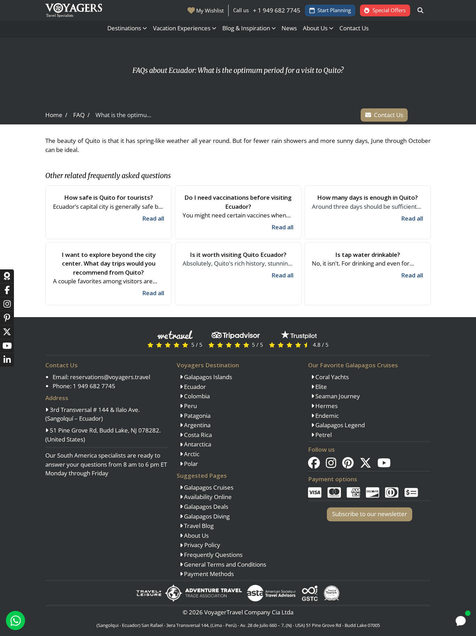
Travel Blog (198, 526)
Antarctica (197, 444)
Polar (190, 464)
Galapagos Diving (206, 516)
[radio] (150, 344)
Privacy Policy (201, 545)
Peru (190, 406)
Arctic (191, 454)
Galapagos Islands (207, 377)
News (289, 28)
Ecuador (194, 387)
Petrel (323, 435)
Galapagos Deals (205, 507)
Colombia (196, 396)
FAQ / (81, 115)
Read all (153, 218)
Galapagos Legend (339, 425)
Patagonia (196, 416)
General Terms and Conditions (224, 564)
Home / (56, 115)
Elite (320, 387)
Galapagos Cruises (208, 487)
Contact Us (354, 28)
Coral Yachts (331, 377)
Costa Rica (197, 435)
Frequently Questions (213, 555)
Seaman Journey (337, 396)
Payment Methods (208, 574)
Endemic (326, 416)
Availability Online (207, 497)
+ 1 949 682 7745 (276, 10)
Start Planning (334, 10)
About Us (196, 535)
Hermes (326, 406)
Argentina (196, 425)
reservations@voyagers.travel (110, 377)
